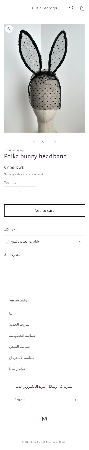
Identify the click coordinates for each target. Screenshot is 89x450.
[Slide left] (34, 141)
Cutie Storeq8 (38, 442)
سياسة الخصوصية (22, 335)
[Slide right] (55, 141)
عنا (11, 313)
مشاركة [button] (15, 254)
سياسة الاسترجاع (21, 357)
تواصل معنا (17, 368)
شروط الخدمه (19, 324)
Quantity (10, 182)
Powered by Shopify (56, 442)
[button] (6, 8)
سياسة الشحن (19, 346)
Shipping (9, 174)
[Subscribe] (74, 400)
